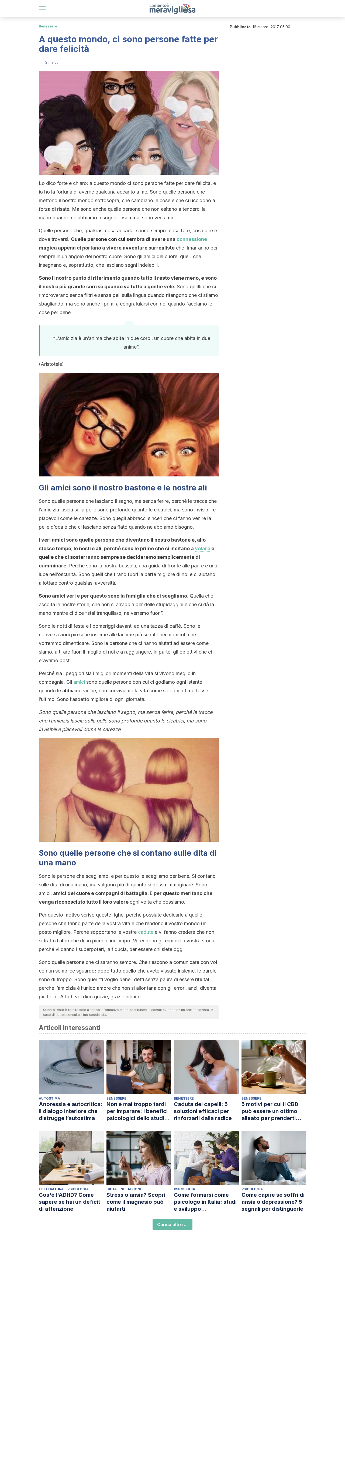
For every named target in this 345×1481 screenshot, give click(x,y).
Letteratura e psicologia (64, 1189)
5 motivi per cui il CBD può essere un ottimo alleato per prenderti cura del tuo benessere (272, 1111)
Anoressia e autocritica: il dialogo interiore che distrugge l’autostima (70, 1111)
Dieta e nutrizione (124, 1189)
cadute (145, 932)
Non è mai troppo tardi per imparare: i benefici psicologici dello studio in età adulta (137, 1111)
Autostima (49, 1098)
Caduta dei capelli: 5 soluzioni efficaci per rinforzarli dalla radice (203, 1111)
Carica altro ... (172, 1224)
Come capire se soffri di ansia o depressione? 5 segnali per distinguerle (273, 1202)
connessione (192, 239)
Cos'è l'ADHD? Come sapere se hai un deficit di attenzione (69, 1202)
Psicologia (184, 1189)
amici (79, 682)
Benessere (48, 26)
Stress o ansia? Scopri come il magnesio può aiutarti (135, 1202)
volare (202, 548)
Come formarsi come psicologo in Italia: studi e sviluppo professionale (205, 1202)
